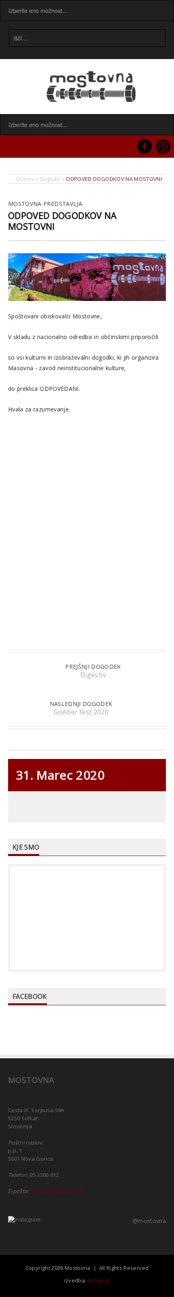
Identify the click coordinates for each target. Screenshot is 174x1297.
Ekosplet (99, 1280)
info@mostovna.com (56, 1191)
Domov (25, 178)
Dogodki (50, 178)
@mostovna (149, 1221)
